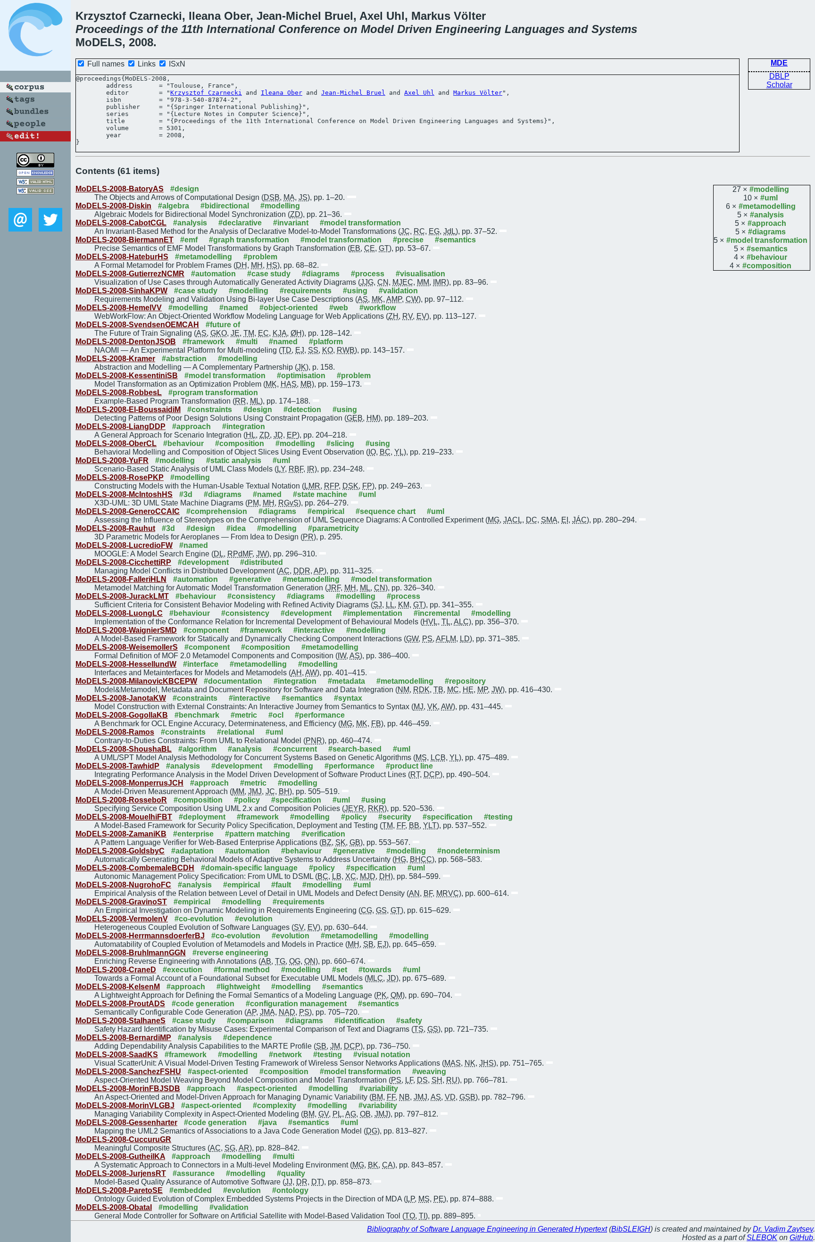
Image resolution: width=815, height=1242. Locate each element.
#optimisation (301, 376)
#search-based (355, 749)
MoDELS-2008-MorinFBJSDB (127, 1089)
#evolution (254, 919)
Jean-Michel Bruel (353, 92)
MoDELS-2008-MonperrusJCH (129, 783)
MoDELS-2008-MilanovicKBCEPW (136, 681)
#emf (189, 240)
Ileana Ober (281, 92)
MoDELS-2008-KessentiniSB (126, 376)
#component (206, 630)
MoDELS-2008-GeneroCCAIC (127, 511)
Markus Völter (477, 92)
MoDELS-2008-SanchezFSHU (128, 1072)
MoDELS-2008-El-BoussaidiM (128, 410)
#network (285, 1055)
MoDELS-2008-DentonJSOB (125, 342)
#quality (291, 1173)
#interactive (314, 630)
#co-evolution (199, 919)
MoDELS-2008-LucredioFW (124, 545)
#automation (213, 274)
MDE (779, 63)
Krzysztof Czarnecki (206, 92)
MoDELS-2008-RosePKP (119, 477)
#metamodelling (767, 206)
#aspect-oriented (218, 1072)
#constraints (209, 410)
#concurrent (295, 749)
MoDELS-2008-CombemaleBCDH (134, 868)
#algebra (173, 206)
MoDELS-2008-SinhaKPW (121, 291)
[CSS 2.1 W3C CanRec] (35, 201)
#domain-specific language (249, 868)
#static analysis (233, 460)
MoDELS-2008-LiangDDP (120, 426)
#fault (281, 885)
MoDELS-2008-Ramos (114, 732)
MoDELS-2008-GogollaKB (121, 715)
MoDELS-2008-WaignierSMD (126, 630)
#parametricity (333, 528)
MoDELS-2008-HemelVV (118, 308)
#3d (185, 494)
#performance (320, 715)
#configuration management (296, 1004)
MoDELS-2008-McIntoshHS (124, 494)
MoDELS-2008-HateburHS (121, 257)
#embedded (190, 1190)
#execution (182, 970)
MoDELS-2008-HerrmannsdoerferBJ (140, 936)
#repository (465, 681)
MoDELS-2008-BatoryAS (119, 189)
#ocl (275, 715)
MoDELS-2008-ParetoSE (119, 1190)
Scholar (779, 85)
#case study (269, 274)
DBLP (779, 76)
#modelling (769, 189)
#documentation (233, 681)
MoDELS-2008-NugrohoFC (123, 885)
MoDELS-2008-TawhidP (117, 766)
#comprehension (216, 511)
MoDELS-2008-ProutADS (120, 1004)
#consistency (251, 596)
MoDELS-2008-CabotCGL (120, 223)
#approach (767, 223)
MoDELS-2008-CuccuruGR (123, 1139)
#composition (766, 266)
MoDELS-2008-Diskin (113, 206)
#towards (374, 970)
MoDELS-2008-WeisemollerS (126, 647)
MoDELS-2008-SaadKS (116, 1055)
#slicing (340, 443)
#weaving (429, 1072)
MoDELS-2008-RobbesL (118, 393)
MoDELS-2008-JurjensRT (120, 1173)
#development (203, 562)
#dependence (247, 1038)
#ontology (290, 1190)
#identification (359, 1021)
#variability (378, 1089)
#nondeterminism (468, 851)
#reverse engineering (230, 953)
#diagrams (767, 232)
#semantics (767, 249)
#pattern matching (257, 834)
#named (233, 308)
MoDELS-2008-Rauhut (115, 528)
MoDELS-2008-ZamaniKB (120, 834)
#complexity (274, 1105)
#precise (408, 240)
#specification (296, 800)
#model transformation (766, 240)
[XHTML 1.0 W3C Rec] (35, 183)
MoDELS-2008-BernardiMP (123, 1038)
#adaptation (192, 851)
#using (355, 291)
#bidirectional (224, 206)
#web (338, 308)
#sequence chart (386, 511)
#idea (236, 528)
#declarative (240, 223)
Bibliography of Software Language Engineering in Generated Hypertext (487, 1229)
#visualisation (420, 274)
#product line (409, 766)
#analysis (767, 215)
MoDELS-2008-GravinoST (121, 902)
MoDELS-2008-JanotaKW (120, 698)
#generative (250, 579)
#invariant (290, 223)
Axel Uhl (419, 92)
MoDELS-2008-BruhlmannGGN (130, 953)
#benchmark (197, 715)
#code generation (203, 1004)
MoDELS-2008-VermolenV (121, 919)
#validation (398, 291)
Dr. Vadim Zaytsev (783, 1229)
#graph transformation (249, 240)
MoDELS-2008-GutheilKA (120, 1156)
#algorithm (197, 749)
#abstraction (184, 359)
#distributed (261, 562)
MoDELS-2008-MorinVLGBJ (125, 1105)
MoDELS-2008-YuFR (112, 460)
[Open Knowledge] (35, 174)
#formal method (242, 970)
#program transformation (213, 393)
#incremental (437, 613)
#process (367, 274)
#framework (204, 342)
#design (184, 189)
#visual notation (381, 1055)
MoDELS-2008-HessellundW (125, 664)
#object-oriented (288, 308)
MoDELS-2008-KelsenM (117, 987)
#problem (260, 257)
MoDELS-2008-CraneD (115, 970)
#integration (243, 426)
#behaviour (767, 257)
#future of (223, 325)
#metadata (346, 681)
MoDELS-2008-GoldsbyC (120, 851)
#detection (302, 410)
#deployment (202, 817)
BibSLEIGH (630, 1229)
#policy (247, 800)
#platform (326, 342)
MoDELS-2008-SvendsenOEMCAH (137, 325)
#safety (409, 1021)
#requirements (306, 291)
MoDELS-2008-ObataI (113, 1207)
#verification (323, 834)
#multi (247, 342)
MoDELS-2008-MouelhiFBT (123, 817)
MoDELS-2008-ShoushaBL (123, 749)
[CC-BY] (35, 165)
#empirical (326, 511)
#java (267, 1122)
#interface (200, 664)
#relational (235, 732)
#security (394, 817)
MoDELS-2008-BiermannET (124, 240)
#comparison (250, 1021)
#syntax (348, 698)
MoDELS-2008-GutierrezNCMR (129, 274)
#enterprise (193, 834)
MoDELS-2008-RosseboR (121, 800)
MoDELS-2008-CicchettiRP (123, 562)
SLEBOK (762, 1238)
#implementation (372, 613)
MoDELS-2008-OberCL (116, 443)
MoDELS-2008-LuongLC (119, 613)
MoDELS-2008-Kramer (115, 359)
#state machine (320, 494)
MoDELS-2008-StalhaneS (120, 1021)
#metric (244, 715)
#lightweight (238, 987)
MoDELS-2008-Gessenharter (126, 1122)
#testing (498, 817)
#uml (769, 198)
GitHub (801, 1238)
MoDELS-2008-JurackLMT (122, 596)
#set (339, 970)
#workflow (377, 308)
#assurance (194, 1173)
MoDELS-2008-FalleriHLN (120, 579)
